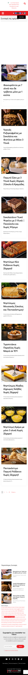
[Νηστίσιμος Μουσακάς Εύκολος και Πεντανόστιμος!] (14, 290)
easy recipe (9, 609)
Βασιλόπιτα (12, 614)
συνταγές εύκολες (14, 624)
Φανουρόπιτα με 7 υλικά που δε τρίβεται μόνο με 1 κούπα (20, 572)
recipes (12, 613)
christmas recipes (18, 607)
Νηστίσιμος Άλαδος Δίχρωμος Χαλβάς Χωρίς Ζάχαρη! (13, 389)
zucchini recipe (7, 614)
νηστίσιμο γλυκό (15, 622)
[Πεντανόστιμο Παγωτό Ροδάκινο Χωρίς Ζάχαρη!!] (14, 456)
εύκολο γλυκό (4, 620)
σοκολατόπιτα (4, 624)
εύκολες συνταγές (9, 619)
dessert (23, 607)
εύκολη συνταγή (22, 619)
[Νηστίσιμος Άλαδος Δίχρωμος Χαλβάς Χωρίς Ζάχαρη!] (14, 373)
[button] (25, 4)
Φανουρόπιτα (17, 617)
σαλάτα (20, 622)
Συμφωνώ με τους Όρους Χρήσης (11, 650)
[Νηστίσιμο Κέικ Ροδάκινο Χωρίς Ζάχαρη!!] (14, 249)
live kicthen (12, 611)
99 (9, 492)
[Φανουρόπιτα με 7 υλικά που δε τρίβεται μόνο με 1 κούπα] (14, 72)
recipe (9, 613)
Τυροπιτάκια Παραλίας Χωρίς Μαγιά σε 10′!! (11, 347)
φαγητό (20, 626)
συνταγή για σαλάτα (5, 626)
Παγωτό (16, 615)
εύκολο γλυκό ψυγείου (11, 620)
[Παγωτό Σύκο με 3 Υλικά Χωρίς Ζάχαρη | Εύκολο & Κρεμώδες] (14, 165)
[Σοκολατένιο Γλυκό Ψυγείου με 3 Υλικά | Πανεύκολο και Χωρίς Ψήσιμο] (14, 205)
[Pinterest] (22, 13)
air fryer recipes (4, 607)
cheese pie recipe (10, 607)
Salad (15, 613)
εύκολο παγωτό (18, 620)
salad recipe (19, 613)
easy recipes (14, 609)
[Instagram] (18, 13)
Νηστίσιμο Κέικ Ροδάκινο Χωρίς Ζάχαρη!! (11, 265)
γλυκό (21, 617)
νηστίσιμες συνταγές (7, 622)
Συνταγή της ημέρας (9, 617)
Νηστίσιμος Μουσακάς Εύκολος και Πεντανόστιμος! (13, 306)
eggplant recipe (20, 609)
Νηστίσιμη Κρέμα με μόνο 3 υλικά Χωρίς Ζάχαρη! (13, 430)
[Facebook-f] (16, 13)
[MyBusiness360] (14, 671)
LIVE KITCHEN (18, 611)
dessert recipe (4, 609)
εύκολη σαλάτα (16, 619)
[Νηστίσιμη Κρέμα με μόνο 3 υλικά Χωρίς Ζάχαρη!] (14, 414)
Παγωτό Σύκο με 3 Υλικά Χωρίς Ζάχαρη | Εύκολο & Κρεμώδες (13, 181)
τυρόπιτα (17, 626)
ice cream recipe (7, 611)
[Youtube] (13, 13)
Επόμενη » (13, 492)
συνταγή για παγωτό (22, 624)
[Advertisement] (14, 39)
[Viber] (20, 13)
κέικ (2, 622)
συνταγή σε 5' (12, 626)
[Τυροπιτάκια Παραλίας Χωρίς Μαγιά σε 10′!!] (14, 332)
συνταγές (9, 624)
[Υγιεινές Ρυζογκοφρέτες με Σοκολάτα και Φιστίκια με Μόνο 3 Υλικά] (14, 117)
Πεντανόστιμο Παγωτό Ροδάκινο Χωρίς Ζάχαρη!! (12, 471)
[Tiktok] (25, 13)
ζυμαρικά (23, 620)
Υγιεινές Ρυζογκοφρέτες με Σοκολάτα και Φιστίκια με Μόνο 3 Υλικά (13, 136)
